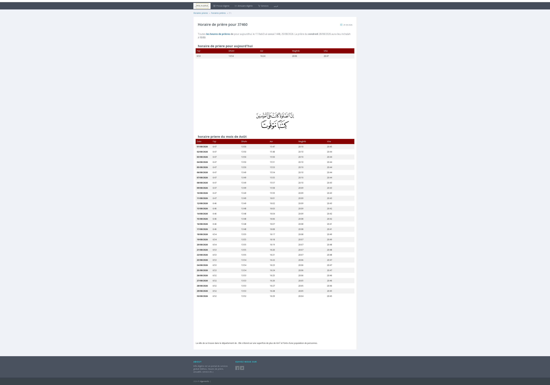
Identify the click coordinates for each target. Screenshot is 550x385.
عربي (276, 5)
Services (264, 5)
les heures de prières (218, 34)
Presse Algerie (222, 5)
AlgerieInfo (204, 381)
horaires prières (218, 13)
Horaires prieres (200, 13)
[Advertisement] (275, 87)
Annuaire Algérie (245, 5)
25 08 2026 (347, 25)
